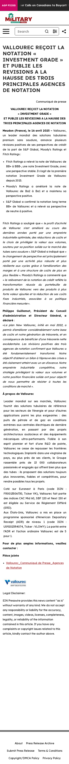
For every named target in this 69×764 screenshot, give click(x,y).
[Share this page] (64, 31)
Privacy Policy (52, 758)
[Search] (47, 31)
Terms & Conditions (50, 750)
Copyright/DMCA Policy (24, 758)
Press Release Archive (40, 743)
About (19, 743)
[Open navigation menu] (6, 31)
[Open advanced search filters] (55, 31)
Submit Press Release (20, 750)
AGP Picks (9, 5)
